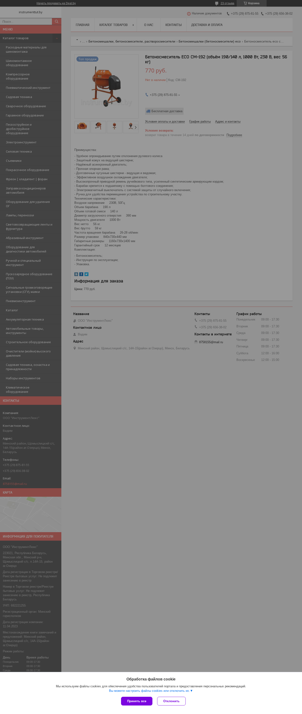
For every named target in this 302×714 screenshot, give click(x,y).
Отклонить (171, 701)
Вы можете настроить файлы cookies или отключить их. (149, 691)
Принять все (136, 701)
